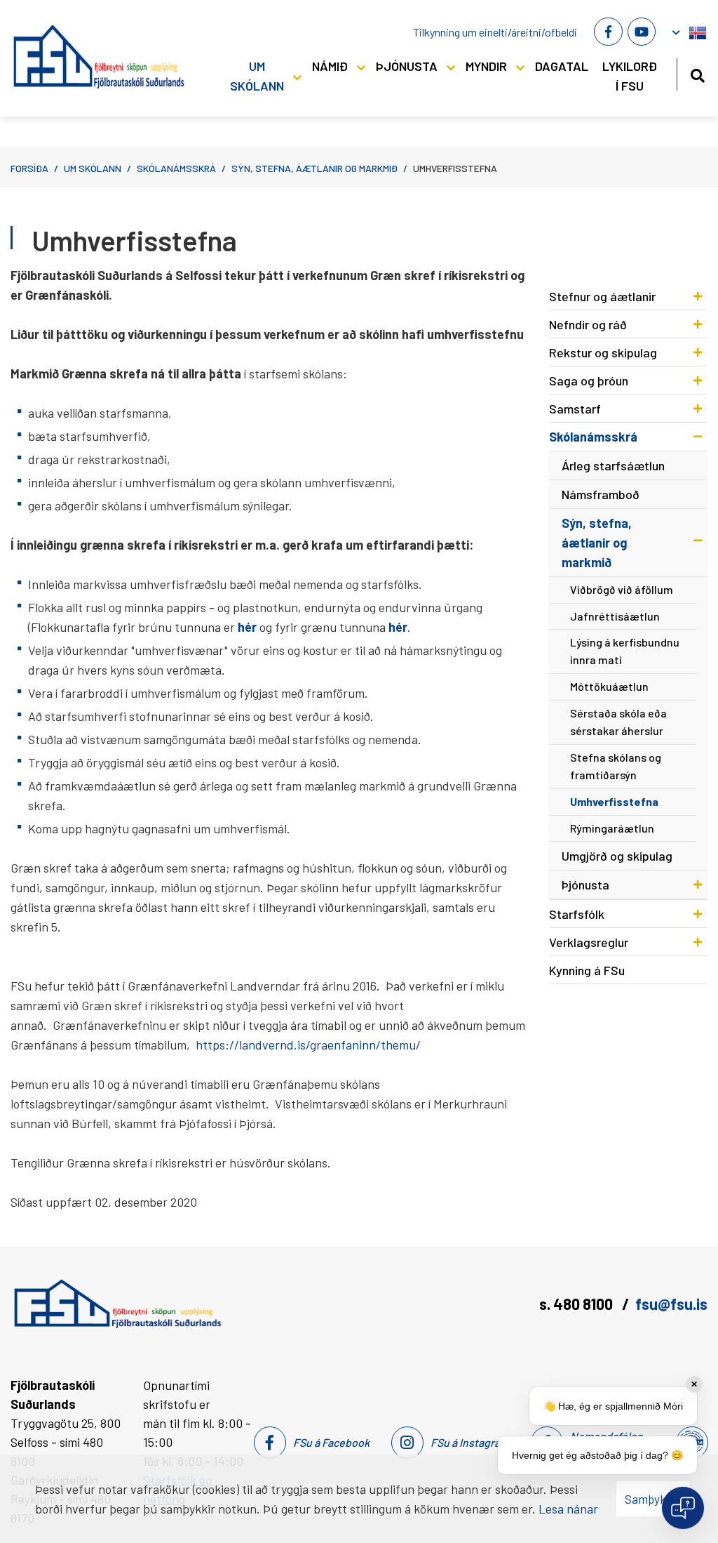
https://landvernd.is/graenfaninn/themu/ (308, 1044)
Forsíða (29, 168)
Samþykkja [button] (653, 1499)
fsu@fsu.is (671, 1303)
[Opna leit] (697, 73)
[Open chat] (683, 1508)
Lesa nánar (568, 1508)
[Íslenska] (697, 30)
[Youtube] (642, 32)
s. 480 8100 (577, 1303)
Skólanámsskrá (176, 168)
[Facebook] (608, 32)
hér (397, 627)
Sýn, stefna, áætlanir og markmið (314, 168)
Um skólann (92, 168)
